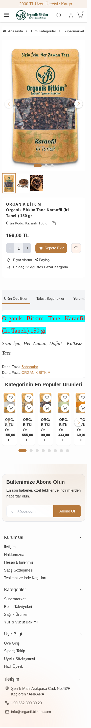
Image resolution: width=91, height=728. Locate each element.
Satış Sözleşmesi (18, 563)
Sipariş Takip (14, 644)
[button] (38, 160)
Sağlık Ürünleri (16, 607)
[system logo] (32, 15)
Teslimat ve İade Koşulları (25, 571)
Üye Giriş (12, 636)
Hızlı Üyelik (13, 659)
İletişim (10, 540)
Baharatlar (29, 361)
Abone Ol (67, 504)
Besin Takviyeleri (18, 599)
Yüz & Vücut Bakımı (21, 615)
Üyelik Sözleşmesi (19, 652)
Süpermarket (15, 592)
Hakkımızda (14, 548)
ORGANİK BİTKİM (23, 198)
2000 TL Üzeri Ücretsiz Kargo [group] (43, 4)
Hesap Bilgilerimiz (19, 555)
